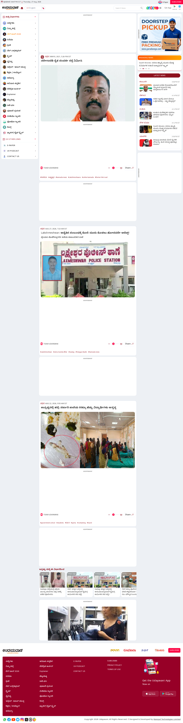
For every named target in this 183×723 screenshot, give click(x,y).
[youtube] (13, 719)
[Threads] (30, 719)
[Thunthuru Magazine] (159, 650)
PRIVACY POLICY (114, 665)
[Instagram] (22, 719)
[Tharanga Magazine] (115, 650)
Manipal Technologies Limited (167, 719)
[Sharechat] (34, 719)
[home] (10, 8)
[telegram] (18, 719)
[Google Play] (168, 693)
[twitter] (26, 719)
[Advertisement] (88, 34)
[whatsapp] (4, 719)
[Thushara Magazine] (144, 650)
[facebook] (9, 719)
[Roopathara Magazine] (129, 650)
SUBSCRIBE (176, 2)
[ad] (160, 34)
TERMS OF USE (114, 669)
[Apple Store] (150, 693)
